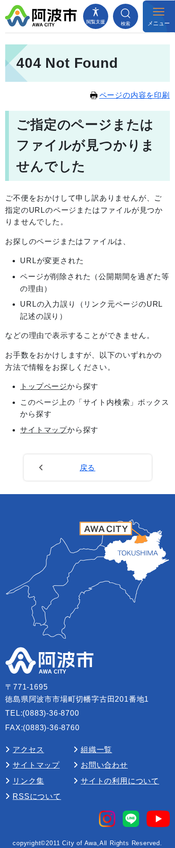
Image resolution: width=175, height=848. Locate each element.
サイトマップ (43, 430)
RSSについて (37, 796)
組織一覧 (96, 750)
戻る (88, 468)
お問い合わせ (104, 765)
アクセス (28, 750)
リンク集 (28, 781)
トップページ (43, 386)
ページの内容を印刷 (134, 95)
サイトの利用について (120, 781)
